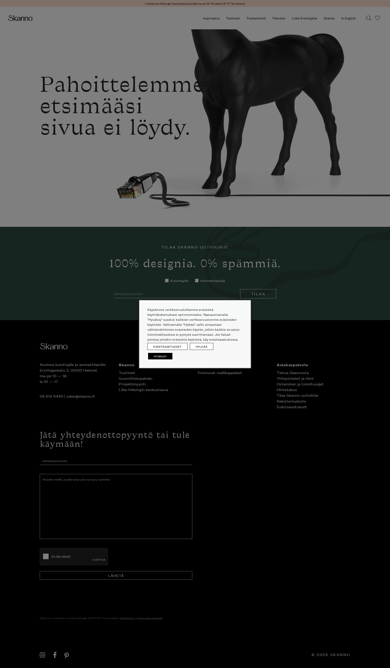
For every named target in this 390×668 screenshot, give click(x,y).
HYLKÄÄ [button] (201, 346)
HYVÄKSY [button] (160, 356)
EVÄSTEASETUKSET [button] (167, 346)
